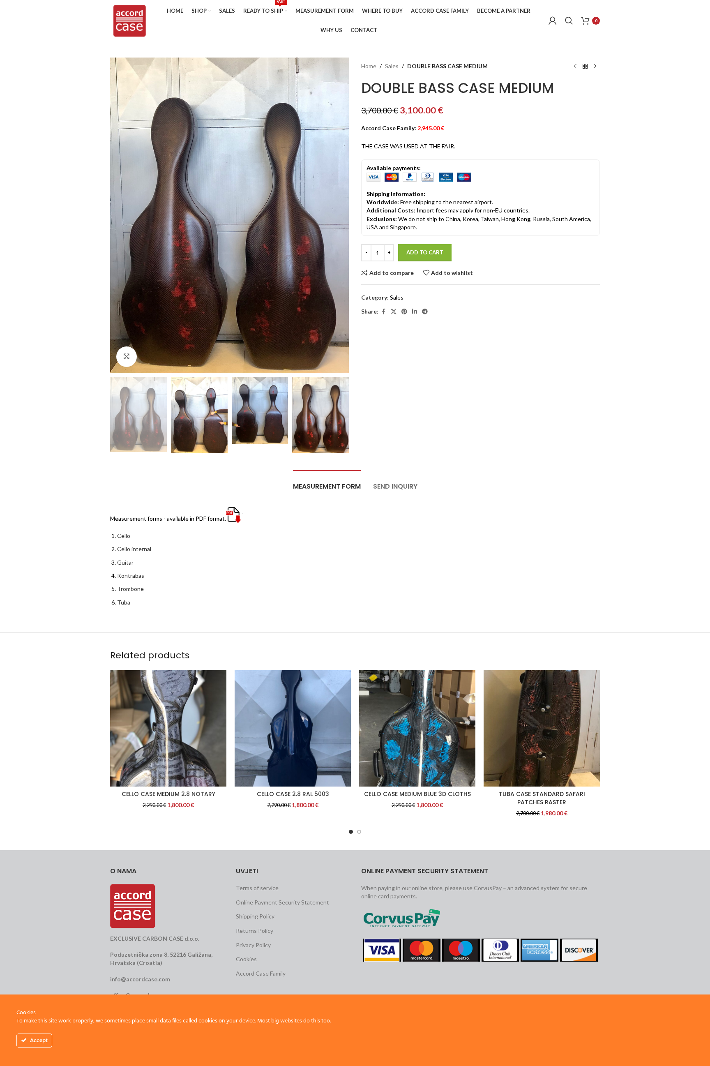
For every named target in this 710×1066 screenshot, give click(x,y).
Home (368, 66)
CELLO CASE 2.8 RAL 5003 (293, 794)
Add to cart (424, 252)
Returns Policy (254, 930)
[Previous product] (575, 67)
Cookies (246, 958)
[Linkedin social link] (415, 311)
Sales (392, 66)
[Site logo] (129, 19)
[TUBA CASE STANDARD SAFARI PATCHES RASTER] (542, 728)
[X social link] (393, 311)
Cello (123, 535)
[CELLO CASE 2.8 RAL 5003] (293, 728)
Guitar (125, 562)
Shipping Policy (255, 916)
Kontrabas (130, 575)
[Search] (569, 20)
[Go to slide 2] (359, 832)
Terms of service (257, 887)
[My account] (552, 20)
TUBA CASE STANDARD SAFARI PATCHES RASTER (542, 798)
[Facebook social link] (383, 311)
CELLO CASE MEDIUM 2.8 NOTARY (168, 794)
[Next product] (595, 67)
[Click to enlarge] (126, 356)
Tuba (123, 602)
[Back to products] (585, 67)
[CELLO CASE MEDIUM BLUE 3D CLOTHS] (417, 728)
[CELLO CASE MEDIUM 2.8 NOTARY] (168, 728)
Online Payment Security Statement (282, 902)
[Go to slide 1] (351, 832)
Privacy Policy (253, 944)
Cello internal (134, 548)
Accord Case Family (261, 973)
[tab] (327, 482)
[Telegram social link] (425, 311)
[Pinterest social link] (404, 311)
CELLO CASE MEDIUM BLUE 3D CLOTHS (417, 794)
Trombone (130, 588)
